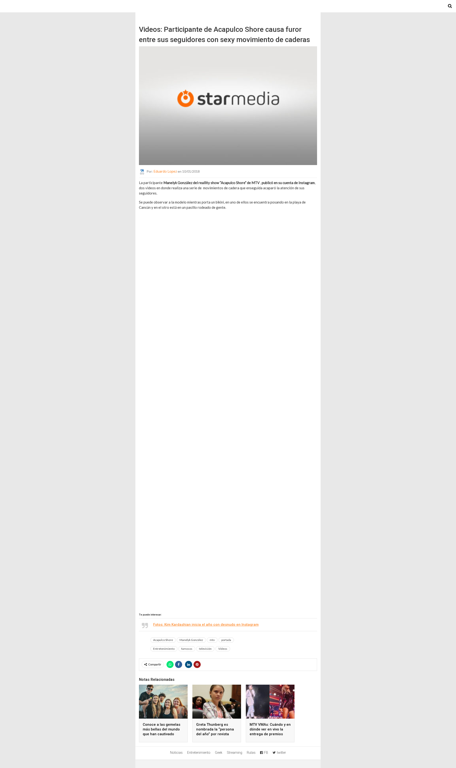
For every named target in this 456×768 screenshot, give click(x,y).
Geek (218, 752)
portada (226, 640)
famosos (186, 648)
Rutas (251, 752)
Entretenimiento (164, 648)
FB (266, 752)
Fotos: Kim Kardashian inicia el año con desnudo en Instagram (206, 624)
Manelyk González (191, 640)
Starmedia (228, 6)
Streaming (234, 752)
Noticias (176, 752)
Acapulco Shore (163, 640)
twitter (281, 752)
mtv (212, 640)
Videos (222, 648)
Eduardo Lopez (165, 171)
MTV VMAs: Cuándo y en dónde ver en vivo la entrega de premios (270, 729)
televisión (205, 648)
